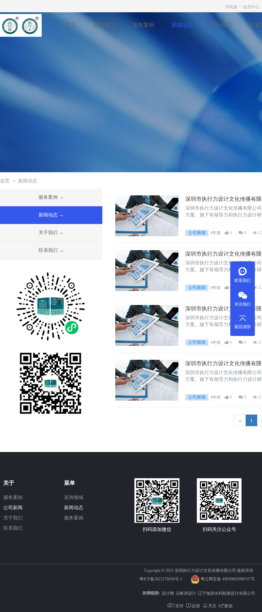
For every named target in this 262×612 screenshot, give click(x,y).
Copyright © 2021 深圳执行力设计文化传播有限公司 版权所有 (198, 570)
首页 (71, 25)
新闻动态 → (51, 215)
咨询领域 (104, 25)
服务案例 (143, 25)
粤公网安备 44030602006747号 (228, 579)
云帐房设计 (186, 593)
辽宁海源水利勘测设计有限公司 (226, 593)
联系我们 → (51, 250)
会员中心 (251, 6)
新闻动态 (182, 25)
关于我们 (221, 25)
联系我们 (242, 280)
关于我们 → (51, 232)
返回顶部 (242, 326)
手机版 (231, 6)
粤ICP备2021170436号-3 (161, 579)
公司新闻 (13, 507)
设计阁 (168, 593)
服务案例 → (51, 197)
